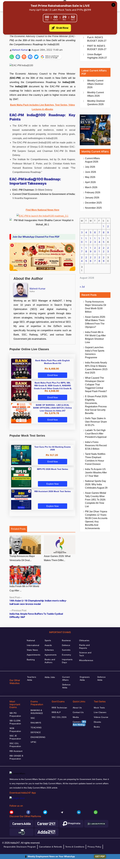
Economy (66, 655)
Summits (66, 650)
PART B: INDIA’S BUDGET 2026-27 (96, 48)
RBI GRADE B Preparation (16, 757)
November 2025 (93, 208)
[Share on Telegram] (18, 57)
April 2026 (90, 182)
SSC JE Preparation (15, 737)
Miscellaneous (86, 660)
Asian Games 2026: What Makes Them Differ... (57, 558)
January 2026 (92, 197)
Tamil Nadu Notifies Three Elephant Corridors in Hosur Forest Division (95, 459)
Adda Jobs (50, 677)
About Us (77, 707)
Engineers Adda (85, 678)
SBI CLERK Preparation (15, 722)
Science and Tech (85, 654)
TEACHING (36, 727)
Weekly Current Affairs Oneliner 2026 (95, 84)
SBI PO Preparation (15, 714)
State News (32, 650)
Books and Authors (50, 661)
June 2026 (90, 172)
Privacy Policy (94, 847)
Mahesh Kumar (20, 49)
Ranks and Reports (84, 646)
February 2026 (92, 192)
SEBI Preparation (15, 729)
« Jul (82, 287)
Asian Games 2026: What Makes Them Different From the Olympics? (95, 322)
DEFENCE (36, 732)
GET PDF (100, 856)
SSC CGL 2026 (59, 717)
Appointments (33, 655)
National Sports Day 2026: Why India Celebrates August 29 (96, 484)
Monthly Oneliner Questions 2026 (96, 103)
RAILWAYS (36, 723)
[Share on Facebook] (30, 57)
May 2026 (90, 177)
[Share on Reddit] (24, 57)
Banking (31, 659)
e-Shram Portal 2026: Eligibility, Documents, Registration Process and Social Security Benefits (96, 404)
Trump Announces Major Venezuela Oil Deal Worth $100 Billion (95, 306)
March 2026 (91, 187)
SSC (33, 718)
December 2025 (93, 202)
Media (76, 717)
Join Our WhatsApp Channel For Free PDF (36, 237)
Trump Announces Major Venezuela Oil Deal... (22, 558)
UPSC (33, 742)
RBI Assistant (16, 751)
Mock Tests (99, 707)
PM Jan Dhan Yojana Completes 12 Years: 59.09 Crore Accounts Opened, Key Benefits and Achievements (96, 520)
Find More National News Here (42, 210)
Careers (79, 723)
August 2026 (92, 160)
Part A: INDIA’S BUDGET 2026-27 (96, 39)
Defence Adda (66, 686)
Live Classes (100, 712)
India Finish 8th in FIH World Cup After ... (24, 588)
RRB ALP (56, 712)
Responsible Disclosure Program (20, 847)
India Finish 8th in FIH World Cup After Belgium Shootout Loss (95, 337)
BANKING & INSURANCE (37, 711)
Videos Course (101, 717)
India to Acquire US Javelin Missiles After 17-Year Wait (96, 472)
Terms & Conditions (74, 847)
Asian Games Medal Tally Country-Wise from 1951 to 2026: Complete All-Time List (95, 500)
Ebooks (97, 722)
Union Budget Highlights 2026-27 (97, 56)
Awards (48, 645)
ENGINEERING (38, 737)
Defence (66, 645)
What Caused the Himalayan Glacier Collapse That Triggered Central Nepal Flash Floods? (96, 385)
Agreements (50, 655)
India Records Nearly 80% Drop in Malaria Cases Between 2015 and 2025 (96, 367)
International (33, 645)
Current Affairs (66, 678)
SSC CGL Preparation (15, 744)
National (31, 640)
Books (97, 727)
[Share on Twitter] (36, 57)
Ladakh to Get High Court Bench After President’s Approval (96, 433)
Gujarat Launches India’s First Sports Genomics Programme (94, 352)
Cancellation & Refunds (50, 847)
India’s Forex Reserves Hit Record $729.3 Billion (96, 445)
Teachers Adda (31, 678)
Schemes (49, 650)
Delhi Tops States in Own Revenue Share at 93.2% (96, 421)
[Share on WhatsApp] (12, 57)
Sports (48, 640)
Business (66, 640)
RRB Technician (59, 707)
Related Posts (18, 529)
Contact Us (78, 712)
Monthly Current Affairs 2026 (95, 94)
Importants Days (67, 661)
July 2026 (90, 167)
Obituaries (84, 640)
